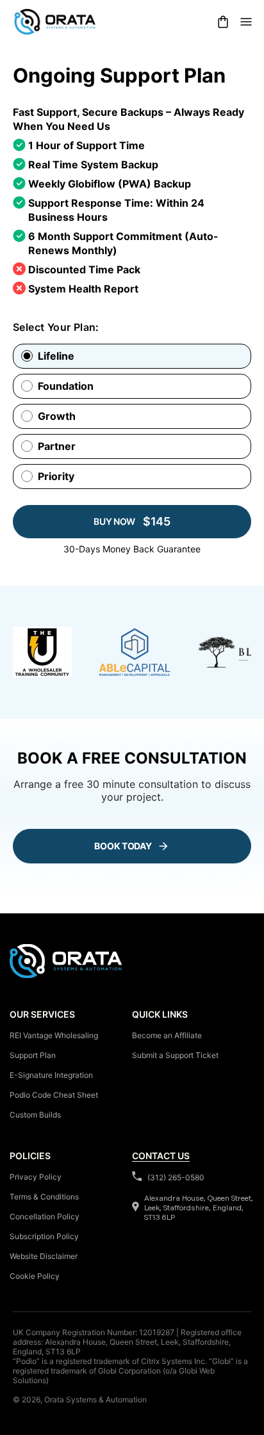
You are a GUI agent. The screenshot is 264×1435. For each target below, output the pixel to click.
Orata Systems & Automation (95, 1399)
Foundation (66, 386)
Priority (56, 476)
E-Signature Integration (51, 1075)
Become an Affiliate (167, 1035)
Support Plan (33, 1055)
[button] (223, 21)
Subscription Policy (44, 1236)
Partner (57, 446)
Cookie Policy (35, 1276)
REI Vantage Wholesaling (54, 1035)
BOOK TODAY (122, 845)
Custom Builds (35, 1114)
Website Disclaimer (44, 1256)
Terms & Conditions (44, 1196)
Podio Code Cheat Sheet (54, 1095)
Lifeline (56, 356)
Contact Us (161, 1155)
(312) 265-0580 (175, 1177)
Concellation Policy (44, 1216)
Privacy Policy (36, 1177)
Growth (57, 416)
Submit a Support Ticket (175, 1055)
